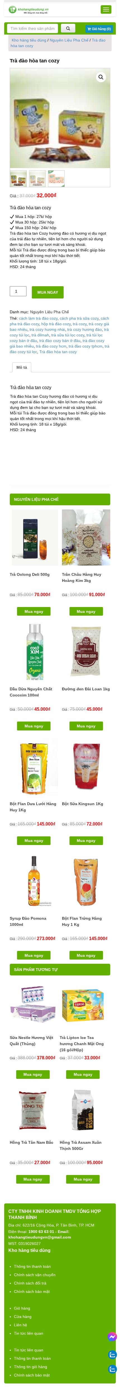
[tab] (21, 367)
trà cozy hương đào (84, 329)
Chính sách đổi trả (30, 1283)
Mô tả (21, 367)
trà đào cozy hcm (51, 346)
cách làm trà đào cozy (38, 318)
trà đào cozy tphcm (85, 346)
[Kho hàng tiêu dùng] (28, 9)
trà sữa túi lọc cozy (67, 335)
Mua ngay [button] (34, 611)
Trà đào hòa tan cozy (58, 351)
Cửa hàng (23, 1316)
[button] (101, 77)
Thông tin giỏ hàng (30, 1367)
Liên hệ (20, 1325)
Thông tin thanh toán (32, 1266)
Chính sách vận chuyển (35, 1275)
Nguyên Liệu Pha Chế (69, 40)
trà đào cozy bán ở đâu (59, 340)
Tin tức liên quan (28, 1333)
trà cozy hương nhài (47, 329)
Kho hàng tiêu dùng (29, 40)
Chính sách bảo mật (32, 1291)
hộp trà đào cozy (56, 324)
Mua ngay (47, 292)
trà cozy (80, 324)
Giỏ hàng (22, 1308)
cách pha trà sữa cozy (79, 318)
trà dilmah (40, 335)
